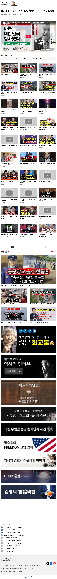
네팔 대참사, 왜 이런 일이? (26, 92)
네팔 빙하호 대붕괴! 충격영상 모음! (47, 92)
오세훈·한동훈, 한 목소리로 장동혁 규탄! (9, 181)
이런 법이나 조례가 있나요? (9, 530)
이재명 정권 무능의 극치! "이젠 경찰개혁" (28, 181)
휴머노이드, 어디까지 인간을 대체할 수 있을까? (9, 199)
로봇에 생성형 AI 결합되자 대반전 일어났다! (9, 146)
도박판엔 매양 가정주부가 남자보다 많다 (12, 543)
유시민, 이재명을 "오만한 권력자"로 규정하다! (9, 217)
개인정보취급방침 (4, 563)
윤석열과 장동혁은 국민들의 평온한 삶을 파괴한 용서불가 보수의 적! (9, 128)
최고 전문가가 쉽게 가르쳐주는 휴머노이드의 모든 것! (28, 199)
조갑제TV (17, 563)
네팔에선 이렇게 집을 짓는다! (7, 74)
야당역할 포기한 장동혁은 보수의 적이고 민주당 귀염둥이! (47, 110)
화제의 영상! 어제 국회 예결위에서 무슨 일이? (28, 217)
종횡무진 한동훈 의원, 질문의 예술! (28, 234)
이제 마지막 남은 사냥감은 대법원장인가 (12, 540)
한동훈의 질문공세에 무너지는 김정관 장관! (47, 217)
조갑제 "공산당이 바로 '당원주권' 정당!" (28, 146)
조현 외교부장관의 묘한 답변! (45, 199)
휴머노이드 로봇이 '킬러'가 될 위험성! (47, 181)
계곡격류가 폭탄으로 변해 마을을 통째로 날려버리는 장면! (28, 75)
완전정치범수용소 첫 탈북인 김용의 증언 (12, 527)
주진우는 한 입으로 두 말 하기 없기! (11, 532)
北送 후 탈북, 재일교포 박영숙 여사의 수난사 (13, 535)
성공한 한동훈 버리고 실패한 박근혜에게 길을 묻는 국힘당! (9, 164)
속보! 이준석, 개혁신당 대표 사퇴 (27, 163)
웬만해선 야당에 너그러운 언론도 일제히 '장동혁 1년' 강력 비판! (28, 110)
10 (41, 247)
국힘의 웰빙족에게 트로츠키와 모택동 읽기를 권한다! (47, 235)
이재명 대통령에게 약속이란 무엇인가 (12, 548)
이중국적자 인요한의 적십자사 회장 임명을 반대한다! (47, 128)
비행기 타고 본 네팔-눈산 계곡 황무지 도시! (47, 75)
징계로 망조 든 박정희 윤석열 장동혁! (47, 163)
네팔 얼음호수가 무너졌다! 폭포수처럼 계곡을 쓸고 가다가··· (9, 110)
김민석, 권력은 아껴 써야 (9, 551)
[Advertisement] (28, 510)
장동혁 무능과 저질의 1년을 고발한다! (47, 145)
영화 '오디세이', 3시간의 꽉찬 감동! (11, 538)
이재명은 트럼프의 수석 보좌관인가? (12, 546)
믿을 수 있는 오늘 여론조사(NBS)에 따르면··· (9, 92)
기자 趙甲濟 (11, 563)
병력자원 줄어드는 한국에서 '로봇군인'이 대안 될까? (28, 128)
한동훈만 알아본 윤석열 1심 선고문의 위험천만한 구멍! (9, 235)
